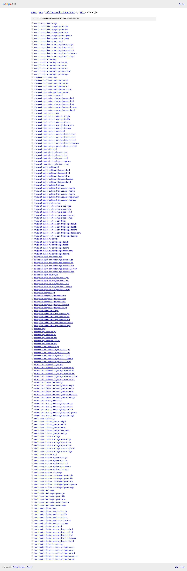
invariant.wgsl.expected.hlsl (45, 334)
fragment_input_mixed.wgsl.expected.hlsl (51, 155)
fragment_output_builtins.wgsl (46, 167)
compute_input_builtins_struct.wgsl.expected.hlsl (54, 47)
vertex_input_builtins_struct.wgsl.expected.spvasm (54, 448)
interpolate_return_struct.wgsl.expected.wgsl (52, 325)
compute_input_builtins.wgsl (45, 23)
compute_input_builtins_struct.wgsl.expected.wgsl (54, 56)
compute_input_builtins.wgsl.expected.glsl (51, 26)
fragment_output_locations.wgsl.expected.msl (53, 212)
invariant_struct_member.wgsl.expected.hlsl (52, 352)
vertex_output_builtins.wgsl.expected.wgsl (51, 523)
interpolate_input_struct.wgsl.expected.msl (51, 283)
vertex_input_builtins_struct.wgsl (47, 436)
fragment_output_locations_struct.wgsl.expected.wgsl (56, 236)
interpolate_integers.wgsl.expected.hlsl (50, 298)
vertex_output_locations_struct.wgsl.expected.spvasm (56, 556)
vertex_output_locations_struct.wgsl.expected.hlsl (54, 550)
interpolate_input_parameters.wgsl (48, 257)
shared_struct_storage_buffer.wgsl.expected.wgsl (54, 415)
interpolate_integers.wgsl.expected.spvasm (51, 304)
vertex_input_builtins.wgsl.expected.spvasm (51, 430)
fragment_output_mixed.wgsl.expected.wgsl (52, 254)
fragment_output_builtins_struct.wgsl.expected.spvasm (56, 197)
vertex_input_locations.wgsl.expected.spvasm (52, 466)
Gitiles (15, 567)
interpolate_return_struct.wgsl (46, 310)
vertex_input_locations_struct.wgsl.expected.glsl (53, 475)
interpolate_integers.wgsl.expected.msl (50, 301)
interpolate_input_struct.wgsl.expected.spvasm (53, 287)
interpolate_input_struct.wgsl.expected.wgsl (52, 289)
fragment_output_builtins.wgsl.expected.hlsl (52, 173)
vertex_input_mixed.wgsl (44, 490)
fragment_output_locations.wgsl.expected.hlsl (52, 209)
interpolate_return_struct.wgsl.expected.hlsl (51, 316)
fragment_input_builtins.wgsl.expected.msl (51, 86)
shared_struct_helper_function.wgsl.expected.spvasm (55, 394)
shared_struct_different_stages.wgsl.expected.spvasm (56, 376)
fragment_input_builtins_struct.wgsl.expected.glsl (54, 98)
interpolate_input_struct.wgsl (46, 275)
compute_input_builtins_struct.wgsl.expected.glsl (54, 44)
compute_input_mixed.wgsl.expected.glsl (50, 62)
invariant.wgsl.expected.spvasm (47, 340)
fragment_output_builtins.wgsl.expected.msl (52, 176)
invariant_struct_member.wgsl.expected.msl (52, 355)
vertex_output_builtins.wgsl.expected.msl (50, 517)
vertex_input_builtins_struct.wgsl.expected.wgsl (53, 451)
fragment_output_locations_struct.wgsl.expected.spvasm (57, 233)
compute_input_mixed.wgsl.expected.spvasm (52, 71)
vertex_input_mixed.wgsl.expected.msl (49, 499)
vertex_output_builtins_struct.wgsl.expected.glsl (53, 529)
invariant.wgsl (39, 328)
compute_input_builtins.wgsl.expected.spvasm (53, 35)
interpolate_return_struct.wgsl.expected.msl (52, 319)
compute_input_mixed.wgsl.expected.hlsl (50, 65)
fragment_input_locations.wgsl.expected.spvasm (54, 125)
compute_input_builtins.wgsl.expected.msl (51, 32)
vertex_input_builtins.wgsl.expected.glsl (50, 421)
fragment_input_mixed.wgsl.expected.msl (51, 158)
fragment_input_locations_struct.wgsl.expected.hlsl (55, 137)
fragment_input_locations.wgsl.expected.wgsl (52, 128)
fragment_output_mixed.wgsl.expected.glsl (51, 242)
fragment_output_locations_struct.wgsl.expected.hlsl (55, 227)
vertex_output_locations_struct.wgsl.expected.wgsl (54, 559)
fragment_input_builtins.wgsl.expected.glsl (51, 80)
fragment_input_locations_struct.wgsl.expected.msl (55, 140)
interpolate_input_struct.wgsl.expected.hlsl (51, 281)
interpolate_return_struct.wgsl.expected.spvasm (53, 322)
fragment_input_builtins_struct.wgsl (48, 95)
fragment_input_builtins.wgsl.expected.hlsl (51, 83)
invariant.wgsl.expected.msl (45, 337)
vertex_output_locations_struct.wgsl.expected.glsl (54, 547)
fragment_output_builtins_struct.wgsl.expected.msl (54, 194)
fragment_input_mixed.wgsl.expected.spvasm (52, 161)
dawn (34, 12)
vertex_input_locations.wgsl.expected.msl (51, 463)
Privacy (22, 567)
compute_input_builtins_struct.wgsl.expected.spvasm (55, 53)
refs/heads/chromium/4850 (60, 12)
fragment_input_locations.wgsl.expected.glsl (52, 116)
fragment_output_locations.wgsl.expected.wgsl (53, 218)
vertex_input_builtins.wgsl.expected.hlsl (50, 424)
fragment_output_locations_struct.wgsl (50, 221)
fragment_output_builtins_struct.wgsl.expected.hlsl (54, 191)
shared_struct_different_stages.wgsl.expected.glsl (54, 367)
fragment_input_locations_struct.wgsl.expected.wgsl (55, 146)
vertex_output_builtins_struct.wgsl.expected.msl (53, 535)
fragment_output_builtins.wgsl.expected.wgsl (52, 182)
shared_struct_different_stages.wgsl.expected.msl (54, 373)
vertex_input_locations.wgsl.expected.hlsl (51, 460)
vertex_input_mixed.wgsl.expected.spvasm (51, 502)
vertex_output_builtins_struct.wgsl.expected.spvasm (55, 538)
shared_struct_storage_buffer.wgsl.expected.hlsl (53, 406)
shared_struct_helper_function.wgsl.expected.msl (54, 391)
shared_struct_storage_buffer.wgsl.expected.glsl (53, 403)
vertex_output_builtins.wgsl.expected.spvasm (52, 520)
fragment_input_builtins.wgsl (45, 77)
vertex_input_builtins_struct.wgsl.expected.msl (52, 445)
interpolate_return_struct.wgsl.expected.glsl (51, 313)
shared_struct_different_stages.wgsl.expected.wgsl (54, 379)
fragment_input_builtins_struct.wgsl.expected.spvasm (55, 107)
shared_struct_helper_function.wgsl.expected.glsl (54, 385)
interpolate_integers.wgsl (44, 292)
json (182, 567)
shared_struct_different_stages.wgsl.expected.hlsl (54, 370)
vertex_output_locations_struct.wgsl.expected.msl (54, 553)
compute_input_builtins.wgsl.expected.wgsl (51, 38)
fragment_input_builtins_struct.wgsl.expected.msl (54, 104)
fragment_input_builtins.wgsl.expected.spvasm (53, 89)
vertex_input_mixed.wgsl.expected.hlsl (49, 496)
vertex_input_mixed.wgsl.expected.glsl (49, 493)
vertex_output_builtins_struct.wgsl (48, 526)
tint (41, 12)
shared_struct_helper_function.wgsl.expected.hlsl (54, 388)
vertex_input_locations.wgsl (45, 454)
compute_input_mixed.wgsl (45, 59)
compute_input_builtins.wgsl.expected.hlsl (51, 29)
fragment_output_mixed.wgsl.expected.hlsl (51, 245)
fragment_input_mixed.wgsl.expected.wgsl (51, 164)
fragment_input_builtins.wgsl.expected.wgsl (51, 92)
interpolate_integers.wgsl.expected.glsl (50, 296)
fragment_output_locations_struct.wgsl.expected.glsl (55, 224)
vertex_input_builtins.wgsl (44, 418)
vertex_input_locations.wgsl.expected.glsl (51, 457)
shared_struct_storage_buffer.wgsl (48, 400)
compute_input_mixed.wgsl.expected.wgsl (51, 74)
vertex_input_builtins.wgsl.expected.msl (50, 427)
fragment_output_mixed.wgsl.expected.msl (51, 248)
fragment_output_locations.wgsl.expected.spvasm (54, 215)
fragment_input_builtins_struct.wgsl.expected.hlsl (54, 101)
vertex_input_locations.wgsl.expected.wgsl (51, 469)
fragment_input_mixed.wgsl (45, 149)
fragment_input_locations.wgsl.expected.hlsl (52, 119)
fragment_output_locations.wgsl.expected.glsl (52, 206)
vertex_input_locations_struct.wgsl (48, 472)
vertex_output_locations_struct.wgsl (48, 544)
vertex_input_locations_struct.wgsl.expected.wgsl (54, 487)
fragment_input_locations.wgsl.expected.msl (52, 122)
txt (176, 567)
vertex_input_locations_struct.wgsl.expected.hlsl (53, 478)
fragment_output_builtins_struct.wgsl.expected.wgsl (55, 200)
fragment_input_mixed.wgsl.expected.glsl (51, 152)
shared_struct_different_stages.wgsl (48, 364)
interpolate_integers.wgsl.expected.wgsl (50, 307)
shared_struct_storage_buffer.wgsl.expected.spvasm (55, 412)
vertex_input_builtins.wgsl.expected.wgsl (50, 433)
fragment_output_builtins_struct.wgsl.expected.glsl (54, 188)
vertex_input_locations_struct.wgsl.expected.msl (53, 481)
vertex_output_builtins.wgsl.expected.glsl (50, 511)
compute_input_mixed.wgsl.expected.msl (51, 68)
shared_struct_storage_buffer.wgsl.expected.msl (53, 409)
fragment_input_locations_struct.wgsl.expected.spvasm (56, 143)
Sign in (181, 4)
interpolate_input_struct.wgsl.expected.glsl (51, 277)
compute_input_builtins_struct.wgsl (48, 41)
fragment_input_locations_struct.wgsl (49, 131)
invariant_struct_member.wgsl (46, 346)
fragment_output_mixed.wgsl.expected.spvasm (53, 251)
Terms (29, 567)
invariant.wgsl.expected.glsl (45, 331)
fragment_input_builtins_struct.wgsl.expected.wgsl (54, 110)
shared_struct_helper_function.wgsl (48, 382)
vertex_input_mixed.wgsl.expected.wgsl (50, 505)
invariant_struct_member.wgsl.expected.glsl (52, 349)
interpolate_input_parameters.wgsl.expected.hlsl (53, 262)
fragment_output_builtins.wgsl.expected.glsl (52, 170)
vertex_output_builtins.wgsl (45, 508)
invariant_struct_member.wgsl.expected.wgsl (52, 361)
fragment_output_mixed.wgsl (46, 239)
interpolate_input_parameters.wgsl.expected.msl (54, 266)
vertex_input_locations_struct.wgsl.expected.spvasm (55, 484)
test (82, 12)
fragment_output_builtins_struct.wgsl (49, 185)
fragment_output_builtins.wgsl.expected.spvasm (53, 179)
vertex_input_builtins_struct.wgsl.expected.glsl (52, 439)
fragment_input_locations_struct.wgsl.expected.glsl (55, 134)
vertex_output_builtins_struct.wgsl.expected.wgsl (54, 541)
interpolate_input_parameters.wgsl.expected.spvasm (55, 269)
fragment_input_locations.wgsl (46, 113)
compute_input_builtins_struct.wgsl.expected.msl (54, 50)
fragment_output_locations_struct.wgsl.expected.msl (55, 230)
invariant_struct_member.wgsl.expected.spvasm (53, 358)
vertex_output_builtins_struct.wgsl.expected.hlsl (53, 532)
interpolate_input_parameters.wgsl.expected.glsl (53, 260)
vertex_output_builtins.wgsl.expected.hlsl (50, 514)
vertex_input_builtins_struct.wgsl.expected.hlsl (52, 442)
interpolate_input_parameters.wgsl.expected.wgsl (54, 272)
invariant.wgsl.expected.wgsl (45, 343)
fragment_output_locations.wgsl (47, 203)
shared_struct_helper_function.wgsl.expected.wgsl (54, 397)
